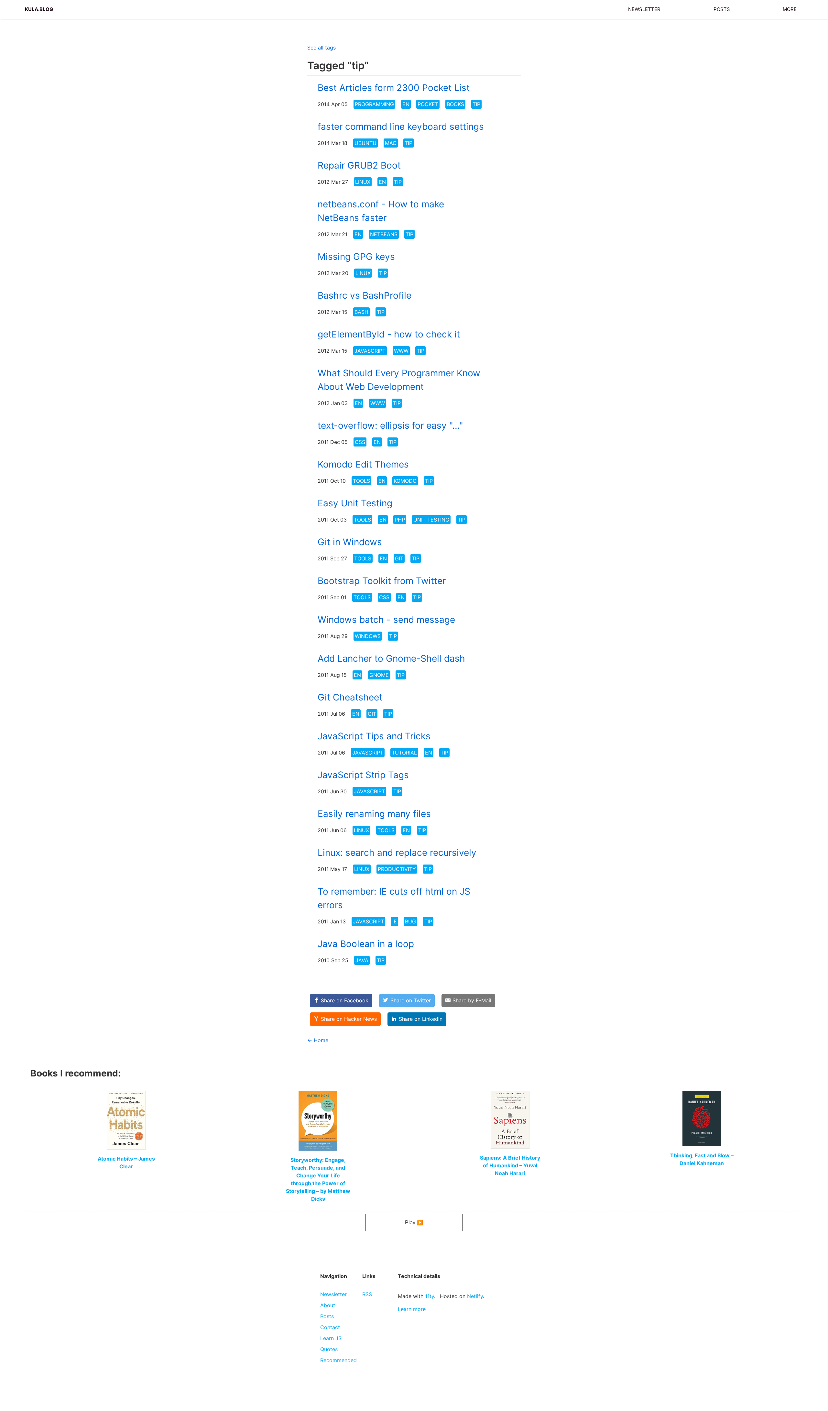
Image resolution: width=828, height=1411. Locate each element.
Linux (362, 182)
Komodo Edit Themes (363, 464)
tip (476, 104)
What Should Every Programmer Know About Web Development (399, 380)
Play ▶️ (414, 1222)
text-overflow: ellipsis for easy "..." (390, 425)
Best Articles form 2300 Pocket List (394, 87)
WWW (401, 350)
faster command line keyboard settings (401, 126)
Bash (361, 312)
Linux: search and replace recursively (397, 852)
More (790, 8)
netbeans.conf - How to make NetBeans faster (381, 211)
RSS (367, 1294)
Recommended (338, 1360)
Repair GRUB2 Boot (359, 165)
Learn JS (331, 1338)
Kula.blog (39, 8)
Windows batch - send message (386, 619)
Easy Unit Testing (355, 503)
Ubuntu (365, 143)
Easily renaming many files (374, 813)
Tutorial (404, 752)
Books (455, 104)
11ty (429, 1296)
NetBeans (384, 234)
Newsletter (644, 8)
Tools (361, 481)
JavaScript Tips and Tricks (374, 736)
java (361, 960)
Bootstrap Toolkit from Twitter (382, 580)
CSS (360, 442)
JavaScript (370, 350)
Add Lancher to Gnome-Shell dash (391, 658)
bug (410, 921)
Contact (330, 1327)
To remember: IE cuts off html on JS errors (394, 898)
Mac (391, 143)
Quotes (329, 1349)
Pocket (428, 104)
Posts (722, 8)
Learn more (412, 1309)
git (399, 558)
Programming (374, 104)
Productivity (397, 869)
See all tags (321, 47)
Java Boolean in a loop (366, 943)
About (327, 1305)
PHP (400, 519)
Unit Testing (431, 519)
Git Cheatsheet (350, 697)
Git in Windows (350, 541)
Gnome (379, 675)
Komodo (405, 481)
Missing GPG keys (356, 256)
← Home (317, 1040)
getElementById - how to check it (389, 334)
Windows (368, 636)
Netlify (475, 1296)
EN (405, 104)
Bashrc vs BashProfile (364, 295)
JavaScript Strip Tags (363, 774)
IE (394, 921)
